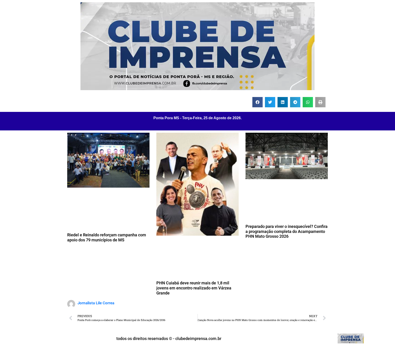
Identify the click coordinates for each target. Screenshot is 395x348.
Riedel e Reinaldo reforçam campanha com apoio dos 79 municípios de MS (106, 237)
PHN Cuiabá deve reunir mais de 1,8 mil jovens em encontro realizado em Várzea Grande (193, 288)
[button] (257, 102)
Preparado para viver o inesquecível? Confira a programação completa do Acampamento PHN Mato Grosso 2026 (287, 231)
